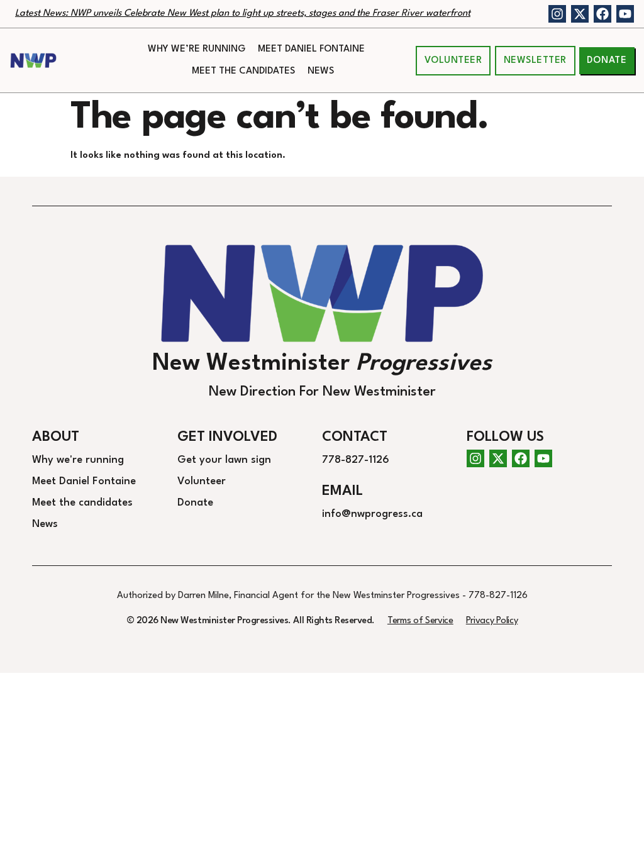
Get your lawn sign (224, 460)
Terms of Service (420, 621)
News (321, 71)
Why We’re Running (196, 49)
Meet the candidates (82, 502)
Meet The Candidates (243, 71)
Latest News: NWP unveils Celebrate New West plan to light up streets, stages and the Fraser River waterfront (242, 13)
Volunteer (201, 481)
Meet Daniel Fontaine (311, 49)
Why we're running (78, 460)
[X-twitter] (580, 14)
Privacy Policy (492, 621)
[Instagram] (557, 14)
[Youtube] (625, 14)
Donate (195, 502)
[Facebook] (602, 14)
